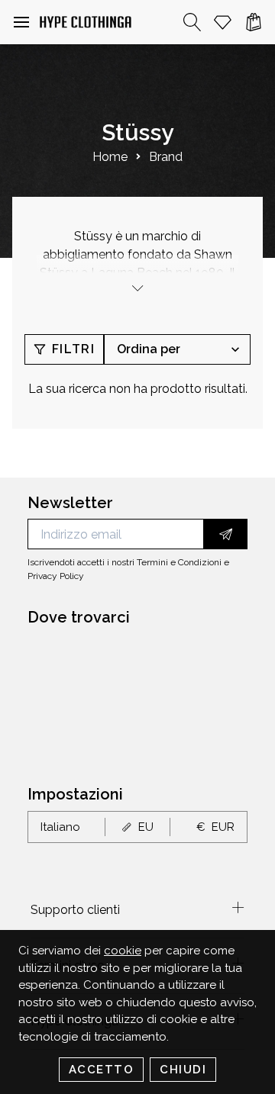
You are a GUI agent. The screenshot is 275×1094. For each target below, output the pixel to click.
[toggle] (137, 288)
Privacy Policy (56, 576)
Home (110, 157)
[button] (21, 22)
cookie (122, 950)
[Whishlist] (223, 22)
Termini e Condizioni (179, 562)
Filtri (73, 349)
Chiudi (183, 1069)
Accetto (101, 1069)
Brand (166, 157)
